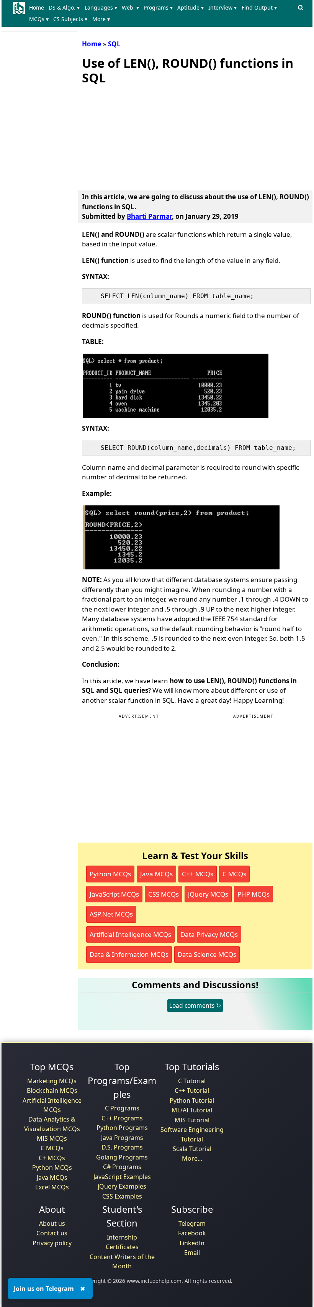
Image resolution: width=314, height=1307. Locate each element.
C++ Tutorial (192, 1090)
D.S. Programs (122, 1147)
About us (52, 1223)
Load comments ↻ (195, 1005)
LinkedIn (192, 1243)
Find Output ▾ (259, 7)
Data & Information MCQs (129, 954)
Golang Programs (122, 1157)
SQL (114, 43)
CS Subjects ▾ (70, 19)
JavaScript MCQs (114, 894)
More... (192, 1158)
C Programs (122, 1108)
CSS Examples (122, 1196)
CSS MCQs (163, 894)
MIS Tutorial (192, 1120)
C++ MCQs (197, 873)
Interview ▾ (222, 7)
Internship (122, 1237)
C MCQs (234, 873)
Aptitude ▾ (190, 7)
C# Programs (122, 1167)
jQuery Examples (122, 1186)
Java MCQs (156, 873)
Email (192, 1252)
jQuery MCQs (208, 894)
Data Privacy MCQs (209, 934)
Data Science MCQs (207, 954)
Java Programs (122, 1137)
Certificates (122, 1247)
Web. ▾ (130, 7)
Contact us (51, 1233)
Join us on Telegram (44, 1288)
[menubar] (160, 13)
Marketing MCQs (52, 1081)
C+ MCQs (52, 1158)
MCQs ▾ (39, 19)
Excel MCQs (52, 1187)
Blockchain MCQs (52, 1090)
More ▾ (101, 19)
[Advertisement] (139, 136)
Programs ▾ (158, 7)
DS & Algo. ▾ (64, 7)
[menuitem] (38, 7)
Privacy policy (52, 1243)
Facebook (192, 1233)
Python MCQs (110, 873)
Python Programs (122, 1127)
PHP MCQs (253, 894)
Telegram (192, 1223)
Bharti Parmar (149, 216)
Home (36, 7)
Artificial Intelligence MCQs (130, 934)
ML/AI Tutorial (192, 1110)
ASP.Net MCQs (111, 914)
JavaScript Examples (122, 1177)
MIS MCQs (52, 1138)
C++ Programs (122, 1118)
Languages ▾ (101, 7)
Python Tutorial (192, 1100)
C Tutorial (192, 1081)
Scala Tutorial (192, 1149)
